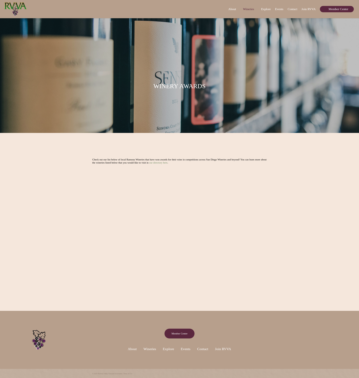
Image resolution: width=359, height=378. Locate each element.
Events (185, 349)
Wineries (149, 349)
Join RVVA (223, 349)
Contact (202, 349)
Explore (168, 349)
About (132, 349)
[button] (179, 333)
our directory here (158, 162)
